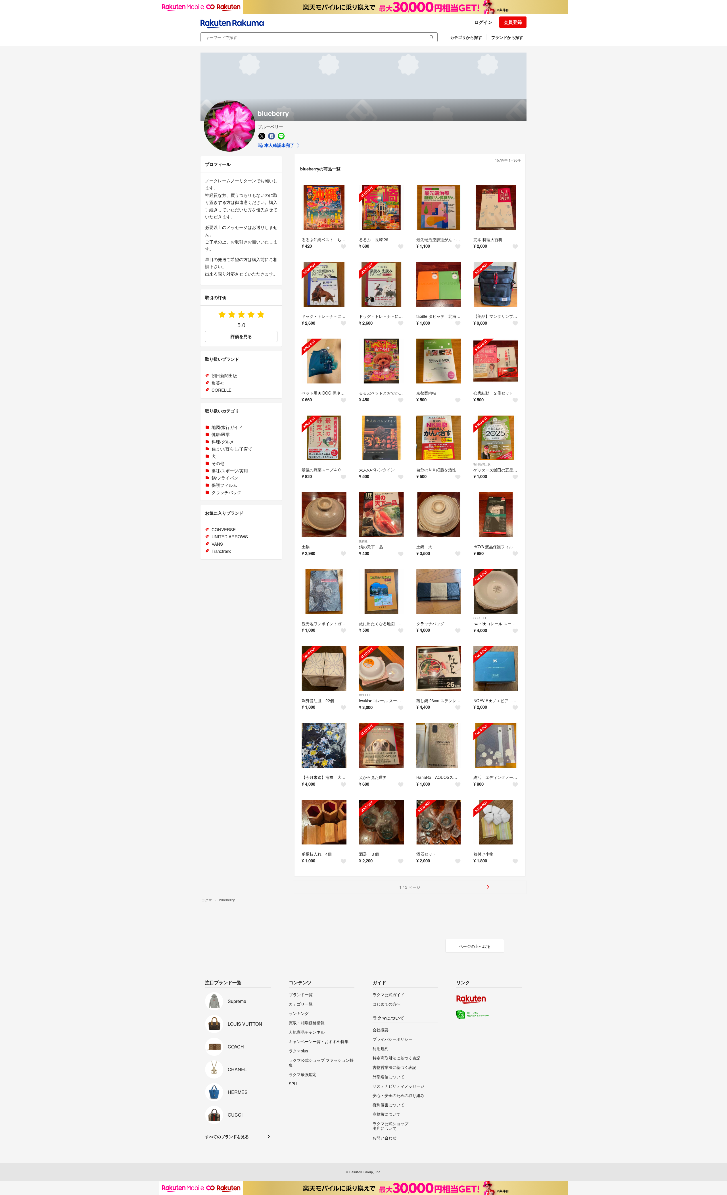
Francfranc (221, 551)
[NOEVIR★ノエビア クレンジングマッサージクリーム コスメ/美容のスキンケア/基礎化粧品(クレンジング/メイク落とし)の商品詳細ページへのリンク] (495, 668)
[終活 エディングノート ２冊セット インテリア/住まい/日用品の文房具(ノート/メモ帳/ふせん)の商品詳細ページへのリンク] (495, 745)
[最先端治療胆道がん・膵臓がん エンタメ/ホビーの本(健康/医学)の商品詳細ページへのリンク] (438, 207)
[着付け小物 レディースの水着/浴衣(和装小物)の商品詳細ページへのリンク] (495, 822)
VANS (217, 544)
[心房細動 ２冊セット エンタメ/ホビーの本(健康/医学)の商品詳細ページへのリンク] (495, 361)
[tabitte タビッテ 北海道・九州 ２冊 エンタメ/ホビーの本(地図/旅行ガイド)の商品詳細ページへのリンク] (438, 284)
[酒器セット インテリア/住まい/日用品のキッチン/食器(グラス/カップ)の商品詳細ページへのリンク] (438, 822)
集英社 (363, 541)
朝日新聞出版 (481, 464)
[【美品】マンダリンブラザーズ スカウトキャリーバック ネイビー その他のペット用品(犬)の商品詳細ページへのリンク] (495, 284)
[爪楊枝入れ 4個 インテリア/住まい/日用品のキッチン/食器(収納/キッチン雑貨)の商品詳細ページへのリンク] (324, 822)
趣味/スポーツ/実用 (230, 471)
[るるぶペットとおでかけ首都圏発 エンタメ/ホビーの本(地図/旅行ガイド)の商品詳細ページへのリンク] (381, 361)
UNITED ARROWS (230, 536)
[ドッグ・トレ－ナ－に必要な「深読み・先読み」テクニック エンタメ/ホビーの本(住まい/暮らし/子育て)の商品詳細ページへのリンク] (381, 284)
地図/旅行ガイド (227, 427)
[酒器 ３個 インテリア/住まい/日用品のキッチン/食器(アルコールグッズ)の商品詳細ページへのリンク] (381, 822)
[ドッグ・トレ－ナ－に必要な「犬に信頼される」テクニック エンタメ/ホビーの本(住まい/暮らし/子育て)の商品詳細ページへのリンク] (324, 284)
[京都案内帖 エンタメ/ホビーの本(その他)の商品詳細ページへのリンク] (438, 361)
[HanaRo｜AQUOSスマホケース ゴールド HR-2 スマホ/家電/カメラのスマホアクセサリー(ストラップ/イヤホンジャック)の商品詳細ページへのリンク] (438, 745)
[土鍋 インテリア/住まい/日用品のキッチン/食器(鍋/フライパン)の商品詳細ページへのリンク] (324, 514)
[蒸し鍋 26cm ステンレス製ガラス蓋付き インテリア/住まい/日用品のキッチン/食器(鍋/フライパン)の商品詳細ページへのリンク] (438, 668)
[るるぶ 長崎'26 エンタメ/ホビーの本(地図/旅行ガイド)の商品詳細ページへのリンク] (381, 207)
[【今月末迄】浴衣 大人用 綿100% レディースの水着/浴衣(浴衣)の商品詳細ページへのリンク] (324, 745)
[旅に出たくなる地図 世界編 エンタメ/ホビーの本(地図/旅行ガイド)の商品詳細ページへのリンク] (381, 591)
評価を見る (241, 336)
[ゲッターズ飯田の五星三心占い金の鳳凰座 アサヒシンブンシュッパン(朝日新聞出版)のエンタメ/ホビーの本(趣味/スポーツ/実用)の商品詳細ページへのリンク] (495, 438)
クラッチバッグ (226, 492)
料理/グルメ (223, 442)
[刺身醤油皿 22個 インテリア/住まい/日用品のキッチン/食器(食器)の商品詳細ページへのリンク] (324, 668)
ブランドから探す (507, 37)
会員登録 (513, 22)
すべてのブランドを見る (227, 1136)
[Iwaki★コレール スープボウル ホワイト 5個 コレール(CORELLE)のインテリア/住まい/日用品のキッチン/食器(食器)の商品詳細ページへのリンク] (495, 591)
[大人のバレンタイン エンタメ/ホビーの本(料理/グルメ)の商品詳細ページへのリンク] (381, 438)
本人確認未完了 (278, 145)
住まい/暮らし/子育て (232, 449)
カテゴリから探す (466, 37)
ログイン (483, 22)
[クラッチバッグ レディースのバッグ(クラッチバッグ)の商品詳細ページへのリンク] (438, 591)
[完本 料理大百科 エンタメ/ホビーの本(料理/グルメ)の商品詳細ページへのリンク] (495, 207)
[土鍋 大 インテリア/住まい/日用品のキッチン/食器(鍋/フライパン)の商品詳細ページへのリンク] (438, 514)
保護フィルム (224, 485)
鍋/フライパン (225, 478)
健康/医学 (221, 434)
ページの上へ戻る (475, 946)
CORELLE (480, 618)
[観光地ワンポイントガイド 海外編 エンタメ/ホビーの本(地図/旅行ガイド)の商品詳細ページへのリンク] (324, 591)
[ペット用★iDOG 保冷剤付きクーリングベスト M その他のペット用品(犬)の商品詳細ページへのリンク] (324, 361)
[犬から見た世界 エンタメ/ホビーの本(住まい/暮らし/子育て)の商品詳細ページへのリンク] (381, 745)
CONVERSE (224, 529)
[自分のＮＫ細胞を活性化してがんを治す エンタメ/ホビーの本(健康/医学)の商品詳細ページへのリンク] (438, 438)
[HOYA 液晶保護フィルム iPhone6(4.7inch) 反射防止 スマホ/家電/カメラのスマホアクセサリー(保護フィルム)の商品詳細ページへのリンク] (495, 514)
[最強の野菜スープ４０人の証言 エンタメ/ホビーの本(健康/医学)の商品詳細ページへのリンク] (324, 438)
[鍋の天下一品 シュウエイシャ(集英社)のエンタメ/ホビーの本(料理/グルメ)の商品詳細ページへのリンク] (381, 514)
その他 (218, 463)
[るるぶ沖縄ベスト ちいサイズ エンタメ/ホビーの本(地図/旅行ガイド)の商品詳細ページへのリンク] (324, 207)
